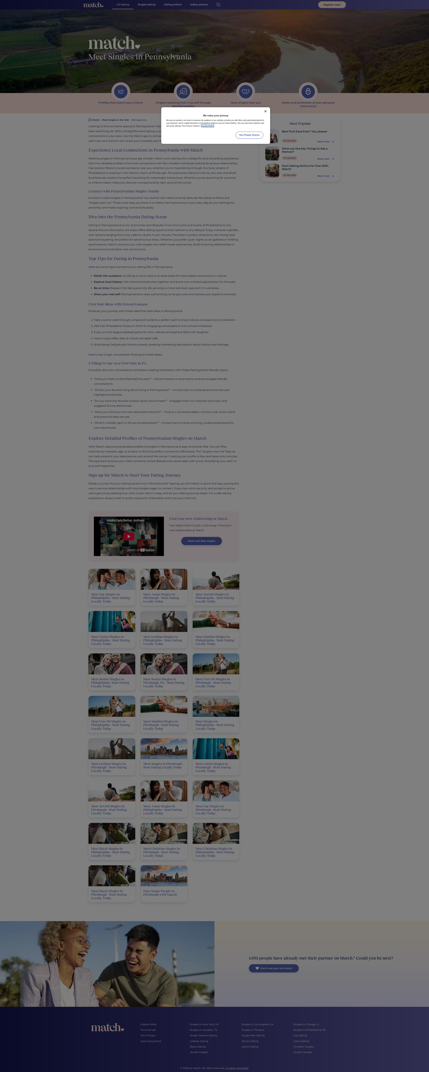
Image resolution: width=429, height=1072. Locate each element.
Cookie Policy (208, 126)
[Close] (265, 111)
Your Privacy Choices (249, 135)
